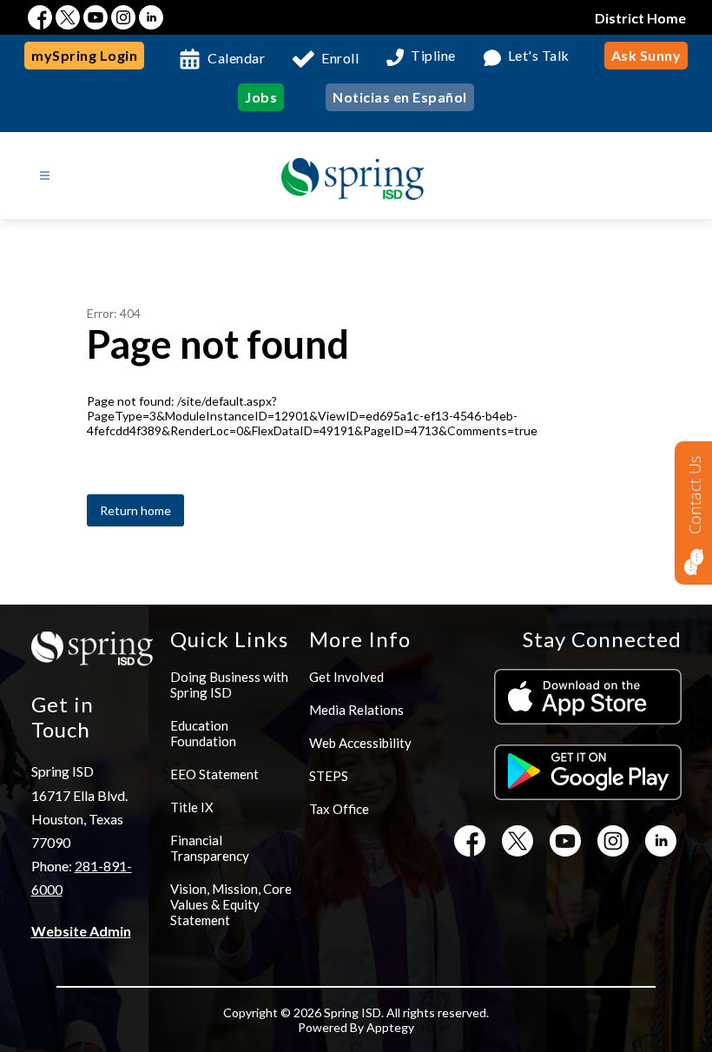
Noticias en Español (400, 97)
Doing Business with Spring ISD (229, 684)
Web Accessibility (360, 743)
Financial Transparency (209, 847)
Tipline (433, 56)
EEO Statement (214, 774)
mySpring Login (84, 55)
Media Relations (356, 710)
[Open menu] (45, 176)
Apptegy (390, 1027)
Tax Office (339, 809)
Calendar (236, 58)
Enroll (340, 58)
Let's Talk (539, 56)
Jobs (261, 97)
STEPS (328, 776)
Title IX (192, 807)
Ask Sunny (646, 55)
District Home (640, 18)
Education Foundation (203, 733)
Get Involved (346, 677)
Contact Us (694, 495)
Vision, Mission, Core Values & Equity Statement (231, 904)
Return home (135, 510)
